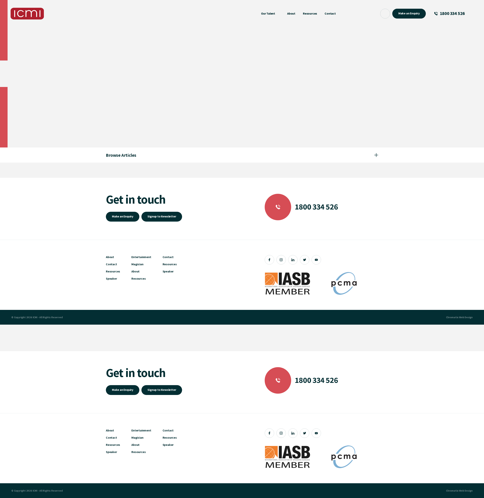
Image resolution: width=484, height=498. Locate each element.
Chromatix (452, 317)
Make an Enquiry (122, 216)
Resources (113, 271)
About (110, 257)
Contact (111, 264)
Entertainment (141, 257)
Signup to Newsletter (161, 216)
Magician (137, 264)
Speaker (111, 279)
